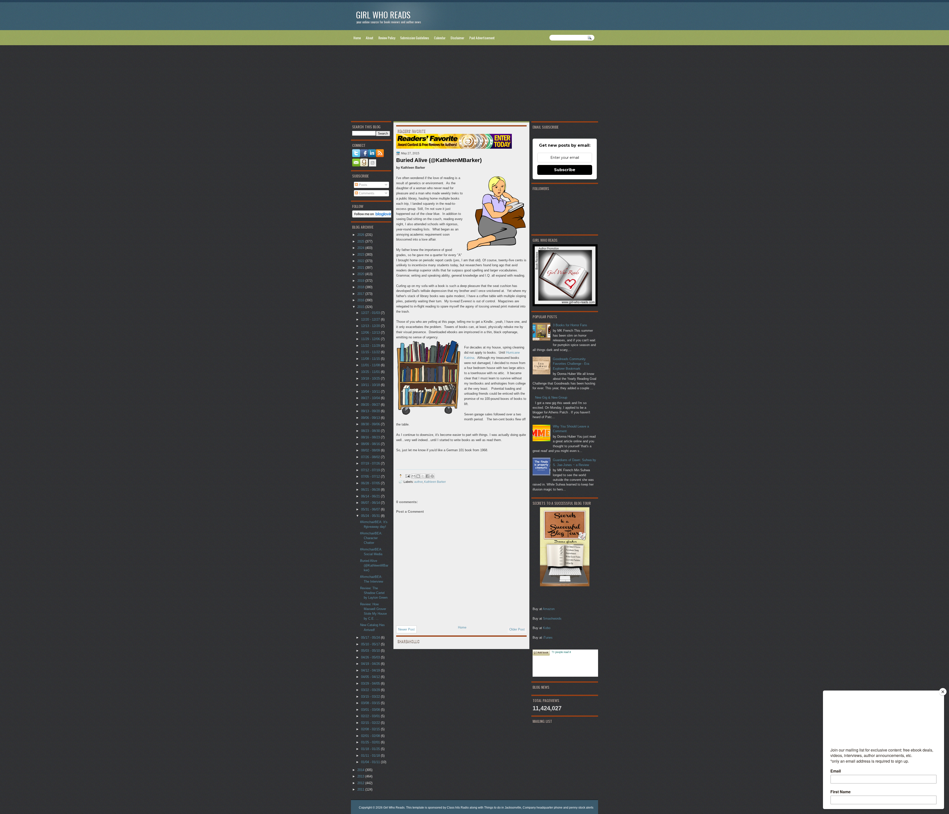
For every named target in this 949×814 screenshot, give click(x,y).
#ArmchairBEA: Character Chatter (371, 538)
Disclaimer (457, 37)
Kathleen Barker (435, 481)
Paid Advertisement (482, 37)
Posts (362, 185)
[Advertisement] (474, 84)
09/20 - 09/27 (371, 405)
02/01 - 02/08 (371, 736)
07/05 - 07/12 (371, 476)
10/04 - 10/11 (371, 391)
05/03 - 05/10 (371, 650)
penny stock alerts (581, 807)
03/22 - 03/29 (371, 690)
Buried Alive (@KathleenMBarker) (374, 565)
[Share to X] (422, 476)
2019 (361, 281)
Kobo (546, 628)
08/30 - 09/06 (371, 424)
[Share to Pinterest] (432, 476)
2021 (361, 267)
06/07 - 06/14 (371, 503)
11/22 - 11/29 (371, 345)
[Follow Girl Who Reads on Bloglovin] (373, 216)
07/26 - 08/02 (371, 457)
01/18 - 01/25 (371, 749)
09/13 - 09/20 (371, 411)
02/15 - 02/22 (371, 723)
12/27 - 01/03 (371, 313)
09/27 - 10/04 (371, 398)
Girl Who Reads (383, 14)
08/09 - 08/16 (371, 444)
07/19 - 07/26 (371, 463)
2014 (361, 770)
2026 (361, 235)
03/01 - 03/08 (371, 710)
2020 (361, 274)
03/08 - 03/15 (371, 703)
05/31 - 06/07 (371, 509)
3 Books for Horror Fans (570, 325)
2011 (361, 789)
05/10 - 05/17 (371, 644)
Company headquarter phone (542, 807)
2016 (361, 300)
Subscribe (564, 169)
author (418, 481)
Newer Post (406, 629)
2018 (361, 287)
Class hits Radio (458, 807)
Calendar (440, 37)
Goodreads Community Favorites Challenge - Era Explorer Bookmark (571, 363)
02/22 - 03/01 (371, 716)
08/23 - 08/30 (371, 431)
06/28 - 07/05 (371, 483)
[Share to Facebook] (427, 476)
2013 (361, 776)
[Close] (943, 691)
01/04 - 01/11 (371, 762)
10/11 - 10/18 (371, 385)
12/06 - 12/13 (371, 332)
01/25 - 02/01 (371, 742)
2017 (361, 294)
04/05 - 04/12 (371, 677)
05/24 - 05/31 (371, 516)
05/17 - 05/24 (371, 637)
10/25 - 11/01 (371, 372)
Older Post (517, 629)
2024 (361, 248)
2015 (361, 307)
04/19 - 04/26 (371, 664)
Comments (366, 193)
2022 (361, 261)
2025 (361, 241)
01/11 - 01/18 (371, 755)
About (369, 37)
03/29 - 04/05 (371, 683)
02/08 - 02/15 (371, 729)
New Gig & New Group (551, 397)
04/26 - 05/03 (371, 657)
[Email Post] (407, 475)
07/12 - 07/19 (371, 470)
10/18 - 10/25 (371, 378)
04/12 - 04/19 (371, 670)
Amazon (549, 609)
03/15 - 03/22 (371, 696)
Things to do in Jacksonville (502, 807)
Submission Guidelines (414, 37)
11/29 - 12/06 (371, 339)
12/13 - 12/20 (371, 326)
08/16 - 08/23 (371, 437)
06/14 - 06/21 (371, 496)
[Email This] (413, 476)
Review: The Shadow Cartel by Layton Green (374, 593)
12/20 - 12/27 (371, 319)
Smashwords (552, 618)
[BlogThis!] (418, 476)
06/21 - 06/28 (371, 489)
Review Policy (386, 37)
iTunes (548, 637)
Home (357, 37)
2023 (361, 254)
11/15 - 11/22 (371, 352)
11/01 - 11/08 (371, 365)
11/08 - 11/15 (371, 359)
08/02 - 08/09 (371, 450)
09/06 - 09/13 (371, 418)
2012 (361, 783)
